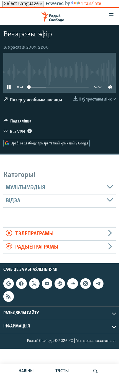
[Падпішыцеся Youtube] (47, 283)
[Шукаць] (95, 371)
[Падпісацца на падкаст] (60, 283)
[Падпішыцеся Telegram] (98, 283)
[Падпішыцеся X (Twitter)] (34, 283)
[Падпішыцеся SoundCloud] (72, 283)
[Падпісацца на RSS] (8, 296)
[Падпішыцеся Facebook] (21, 283)
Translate (91, 3)
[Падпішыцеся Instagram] (85, 283)
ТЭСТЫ (62, 371)
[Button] (17, 122)
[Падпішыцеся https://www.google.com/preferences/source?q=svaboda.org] (8, 283)
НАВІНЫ (26, 371)
